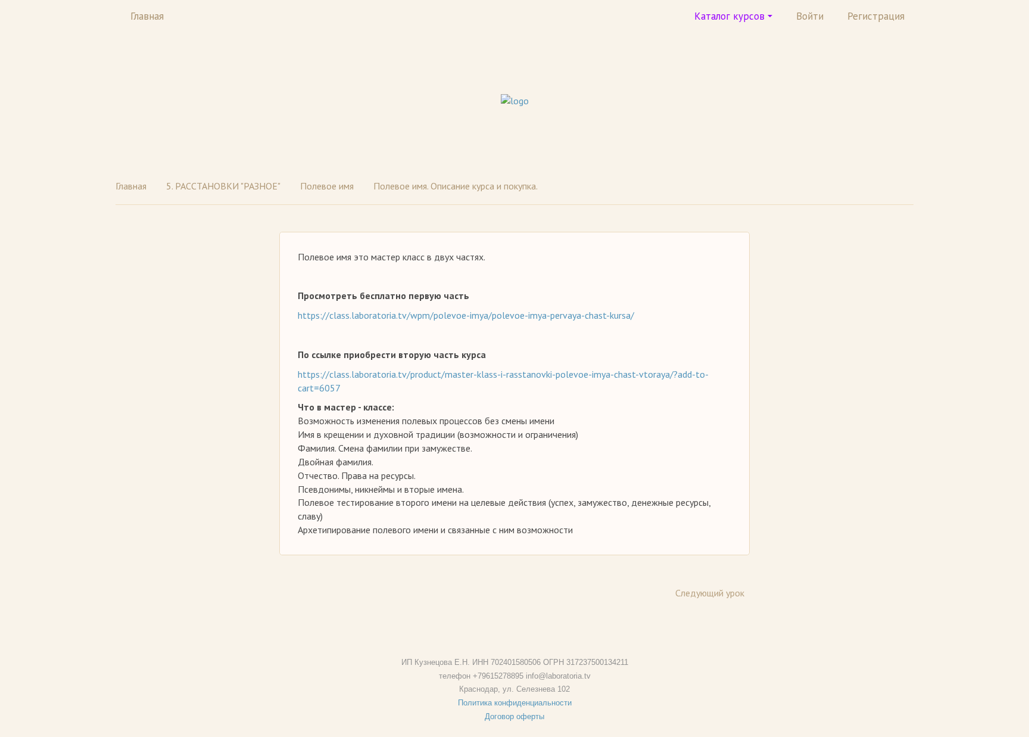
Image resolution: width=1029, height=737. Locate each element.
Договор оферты (514, 716)
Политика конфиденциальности (515, 702)
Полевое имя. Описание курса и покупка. (455, 186)
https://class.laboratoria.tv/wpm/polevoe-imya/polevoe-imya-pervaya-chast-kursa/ (466, 315)
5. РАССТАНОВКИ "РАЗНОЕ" (223, 186)
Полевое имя (327, 186)
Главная (147, 16)
